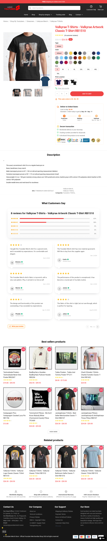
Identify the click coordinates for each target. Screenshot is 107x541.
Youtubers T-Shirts (69, 193)
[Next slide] (48, 56)
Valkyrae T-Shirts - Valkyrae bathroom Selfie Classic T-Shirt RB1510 (65, 473)
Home (5, 21)
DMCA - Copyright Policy (37, 520)
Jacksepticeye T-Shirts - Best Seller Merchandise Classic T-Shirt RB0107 (66, 415)
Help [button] (103, 538)
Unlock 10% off (4, 532)
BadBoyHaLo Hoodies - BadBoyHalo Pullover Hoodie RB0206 (39, 374)
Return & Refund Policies (63, 517)
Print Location (60, 77)
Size (56, 66)
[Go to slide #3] (38, 92)
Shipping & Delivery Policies (64, 511)
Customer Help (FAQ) (62, 523)
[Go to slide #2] (28, 92)
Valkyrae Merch (42, 21)
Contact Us (59, 520)
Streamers (30, 21)
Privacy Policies (35, 517)
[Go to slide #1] (17, 92)
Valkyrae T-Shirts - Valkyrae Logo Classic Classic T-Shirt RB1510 (13, 473)
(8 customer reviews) (71, 35)
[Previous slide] (6, 56)
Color (57, 49)
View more (54, 431)
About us (33, 511)
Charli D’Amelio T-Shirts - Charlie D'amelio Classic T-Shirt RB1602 (91, 374)
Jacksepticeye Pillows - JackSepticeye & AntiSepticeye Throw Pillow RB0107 (92, 415)
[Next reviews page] (97, 327)
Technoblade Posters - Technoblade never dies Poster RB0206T (12, 374)
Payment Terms (60, 514)
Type (56, 43)
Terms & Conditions (36, 514)
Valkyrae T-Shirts (56, 21)
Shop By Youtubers (17, 21)
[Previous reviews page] (87, 327)
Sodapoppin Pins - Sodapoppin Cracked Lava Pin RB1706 (14, 415)
